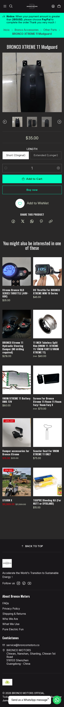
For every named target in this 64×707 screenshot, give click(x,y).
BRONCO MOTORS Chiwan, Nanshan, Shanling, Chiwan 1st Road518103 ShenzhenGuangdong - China (30, 657)
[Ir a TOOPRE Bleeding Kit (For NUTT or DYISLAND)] (47, 482)
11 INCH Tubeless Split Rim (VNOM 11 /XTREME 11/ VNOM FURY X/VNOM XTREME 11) (46, 347)
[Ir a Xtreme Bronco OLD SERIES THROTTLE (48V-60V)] (16, 271)
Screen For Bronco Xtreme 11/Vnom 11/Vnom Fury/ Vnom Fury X (47, 402)
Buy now (32, 189)
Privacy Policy (11, 608)
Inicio (6, 30)
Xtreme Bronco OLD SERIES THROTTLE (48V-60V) (15, 293)
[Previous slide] (5, 122)
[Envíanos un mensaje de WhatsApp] (57, 700)
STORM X (7, 500)
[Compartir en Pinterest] (41, 221)
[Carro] (59, 6)
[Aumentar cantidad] (58, 168)
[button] (32, 546)
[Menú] (5, 6)
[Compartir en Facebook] (13, 221)
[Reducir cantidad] (6, 168)
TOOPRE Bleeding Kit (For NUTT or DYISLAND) (47, 501)
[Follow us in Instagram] (18, 583)
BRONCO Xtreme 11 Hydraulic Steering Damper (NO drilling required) (13, 347)
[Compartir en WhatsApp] (32, 221)
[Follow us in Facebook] (24, 583)
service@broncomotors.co (22, 645)
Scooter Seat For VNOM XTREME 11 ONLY (46, 452)
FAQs (5, 603)
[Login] (53, 6)
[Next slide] (59, 122)
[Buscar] (10, 6)
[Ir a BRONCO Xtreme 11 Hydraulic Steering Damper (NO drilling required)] (16, 324)
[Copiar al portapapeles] (50, 221)
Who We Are (10, 619)
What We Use (10, 624)
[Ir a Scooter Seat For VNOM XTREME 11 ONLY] (47, 432)
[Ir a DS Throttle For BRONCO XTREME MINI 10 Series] (47, 271)
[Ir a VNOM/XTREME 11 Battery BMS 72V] (16, 380)
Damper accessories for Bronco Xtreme (15, 452)
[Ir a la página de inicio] (32, 6)
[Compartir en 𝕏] (22, 221)
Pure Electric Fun (13, 629)
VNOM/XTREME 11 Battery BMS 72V (16, 400)
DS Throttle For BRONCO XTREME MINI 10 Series (46, 291)
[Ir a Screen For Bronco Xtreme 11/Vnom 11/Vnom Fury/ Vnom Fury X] (47, 380)
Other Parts (50, 30)
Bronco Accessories (27, 30)
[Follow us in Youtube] (29, 583)
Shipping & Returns (14, 613)
